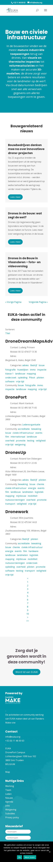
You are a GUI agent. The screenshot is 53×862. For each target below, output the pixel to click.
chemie (40, 484)
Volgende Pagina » (38, 302)
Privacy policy (12, 817)
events (38, 432)
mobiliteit (32, 495)
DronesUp (15, 452)
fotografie (10, 369)
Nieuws (9, 797)
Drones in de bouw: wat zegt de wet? (25, 215)
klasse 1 (9, 373)
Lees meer (15, 196)
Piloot (32, 377)
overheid (9, 440)
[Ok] (49, 851)
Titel (7, 333)
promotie (20, 440)
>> (27, 620)
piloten (40, 377)
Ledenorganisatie (31, 424)
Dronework (16, 512)
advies (25, 365)
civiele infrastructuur (23, 432)
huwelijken (22, 369)
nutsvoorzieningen (15, 499)
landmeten (27, 491)
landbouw (20, 373)
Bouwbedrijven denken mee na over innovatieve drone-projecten (26, 149)
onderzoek (10, 377)
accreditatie (24, 428)
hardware (33, 551)
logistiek (39, 491)
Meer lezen (30, 857)
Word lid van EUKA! (26, 672)
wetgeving (20, 444)
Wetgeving (10, 809)
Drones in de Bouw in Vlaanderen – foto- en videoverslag (24, 262)
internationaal (18, 436)
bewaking (36, 428)
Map (7, 771)
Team (8, 790)
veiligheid (41, 440)
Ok (19, 857)
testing (30, 440)
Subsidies (10, 813)
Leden (8, 793)
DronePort (16, 397)
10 (27, 613)
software (9, 381)
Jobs (7, 805)
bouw (41, 365)
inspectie (41, 369)
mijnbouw (21, 495)
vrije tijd (20, 381)
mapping (31, 373)
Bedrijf (33, 365)
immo (33, 369)
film (7, 436)
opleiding (22, 377)
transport (10, 503)
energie (32, 488)
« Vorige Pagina (13, 302)
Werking (9, 786)
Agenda (9, 801)
